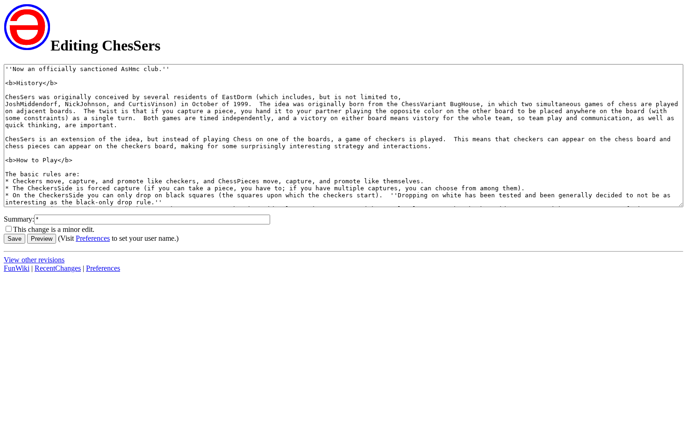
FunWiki (16, 268)
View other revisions (34, 260)
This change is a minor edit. (53, 229)
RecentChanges (58, 268)
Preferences (93, 238)
